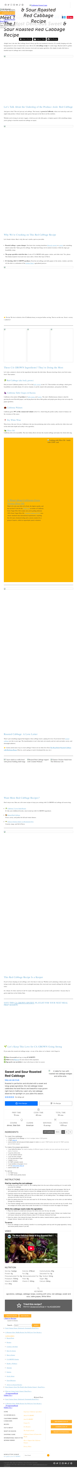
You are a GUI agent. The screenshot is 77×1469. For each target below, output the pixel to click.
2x (67, 1132)
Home (6, 1412)
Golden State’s (29, 263)
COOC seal (26, 508)
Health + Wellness (12, 1363)
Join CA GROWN (28, 1419)
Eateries (9, 1372)
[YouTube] (17, 5)
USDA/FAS (7, 1466)
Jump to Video (40, 39)
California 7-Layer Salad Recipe (16, 808)
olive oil (14, 1140)
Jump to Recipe (26, 39)
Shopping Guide (9, 1434)
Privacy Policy (27, 1446)
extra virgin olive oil (18, 1165)
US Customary (49, 1132)
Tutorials (9, 1368)
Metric (58, 1132)
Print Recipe (53, 39)
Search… (10, 1325)
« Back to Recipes (10, 1318)
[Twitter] (9, 5)
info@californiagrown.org (40, 1464)
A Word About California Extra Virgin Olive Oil (23, 502)
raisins (40, 397)
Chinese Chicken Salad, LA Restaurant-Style (20, 822)
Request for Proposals (61, 1432)
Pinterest (16, 1060)
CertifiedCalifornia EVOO (32, 513)
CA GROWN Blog (9, 1415)
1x (63, 1132)
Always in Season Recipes (14, 1385)
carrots (61, 245)
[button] (6, 1097)
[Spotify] (23, 6)
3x (70, 1132)
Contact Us (27, 1423)
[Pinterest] (14, 5)
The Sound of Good (29, 1430)
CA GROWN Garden (13, 1359)
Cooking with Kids (12, 1346)
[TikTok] (20, 5)
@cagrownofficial (37, 1307)
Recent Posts (10, 1338)
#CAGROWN (55, 1307)
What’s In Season (10, 1431)
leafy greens (37, 384)
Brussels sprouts (52, 245)
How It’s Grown (11, 1351)
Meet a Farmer (11, 1355)
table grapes (31, 397)
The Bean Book (55, 748)
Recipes (9, 1342)
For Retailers (27, 1427)
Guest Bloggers (11, 1380)
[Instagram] (11, 5)
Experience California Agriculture (33, 1412)
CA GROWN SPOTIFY (24, 1002)
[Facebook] (6, 5)
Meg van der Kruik (12, 1080)
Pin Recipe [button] (57, 1103)
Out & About (10, 1376)
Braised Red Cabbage (13, 815)
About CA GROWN (29, 1415)
